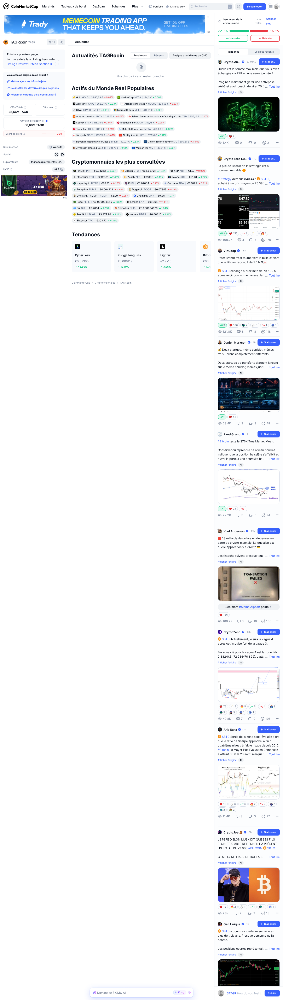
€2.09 (102, 195)
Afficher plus (271, 21)
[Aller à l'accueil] (20, 6)
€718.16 (145, 176)
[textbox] (246, 993)
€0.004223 (100, 189)
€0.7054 (93, 207)
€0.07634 (143, 183)
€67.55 (98, 183)
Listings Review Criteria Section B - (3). (33, 64)
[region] (94, 6)
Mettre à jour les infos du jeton (29, 81)
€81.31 (189, 176)
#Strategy (224, 179)
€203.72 (97, 220)
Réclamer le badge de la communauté (33, 94)
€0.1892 (187, 183)
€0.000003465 (99, 201)
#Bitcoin (223, 441)
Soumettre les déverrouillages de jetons (35, 87)
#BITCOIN (255, 848)
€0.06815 (150, 214)
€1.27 (189, 170)
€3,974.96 (99, 214)
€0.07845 (154, 189)
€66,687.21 (145, 170)
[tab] (140, 55)
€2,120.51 (98, 176)
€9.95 (155, 195)
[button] (137, 6)
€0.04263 (96, 170)
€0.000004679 (143, 207)
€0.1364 (149, 201)
